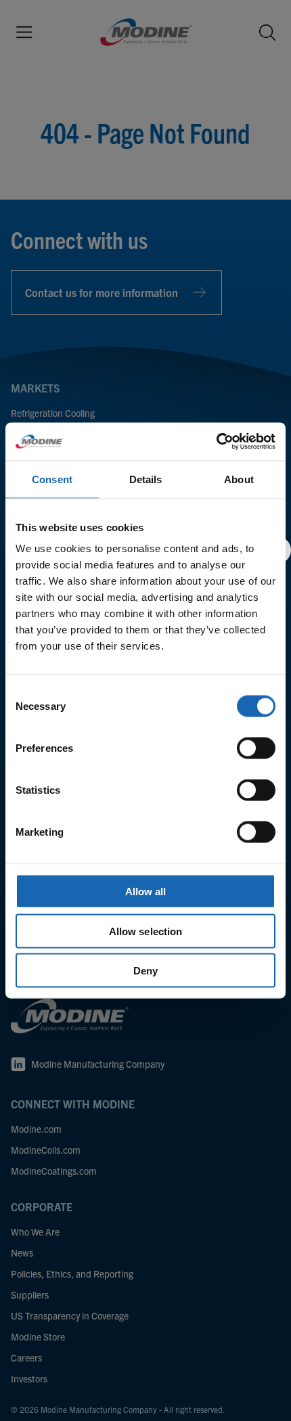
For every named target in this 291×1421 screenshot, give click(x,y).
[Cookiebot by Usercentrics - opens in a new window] (216, 442)
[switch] (256, 748)
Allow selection (146, 931)
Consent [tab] (52, 478)
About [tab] (239, 478)
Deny (145, 970)
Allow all (145, 891)
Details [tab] (145, 478)
